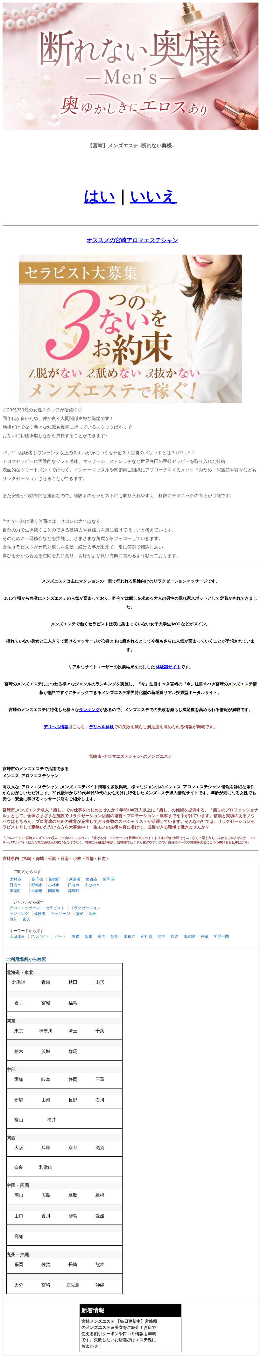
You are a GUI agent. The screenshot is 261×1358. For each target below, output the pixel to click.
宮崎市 (15, 879)
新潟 (18, 1100)
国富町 (54, 891)
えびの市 (92, 885)
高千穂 (37, 879)
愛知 (18, 1079)
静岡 (72, 1079)
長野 (72, 1100)
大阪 (18, 1147)
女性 (161, 936)
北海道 (18, 982)
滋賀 (99, 1147)
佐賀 (45, 1264)
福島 (72, 1003)
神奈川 (46, 1030)
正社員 (146, 936)
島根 (99, 1195)
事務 (75, 936)
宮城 (45, 1003)
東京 (18, 1030)
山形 (99, 982)
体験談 (40, 913)
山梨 (45, 1100)
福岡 (18, 1264)
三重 (99, 1079)
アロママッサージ (25, 908)
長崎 (72, 1264)
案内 (101, 936)
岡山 (18, 1195)
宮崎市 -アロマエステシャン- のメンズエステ (130, 756)
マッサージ (60, 913)
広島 (45, 1195)
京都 (72, 1147)
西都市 (91, 879)
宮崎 (45, 1285)
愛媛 (99, 1216)
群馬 (72, 1051)
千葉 (99, 1030)
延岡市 (108, 879)
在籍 (204, 936)
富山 (18, 1119)
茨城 (45, 1051)
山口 (18, 1216)
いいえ (153, 196)
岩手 (18, 1003)
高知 (18, 1236)
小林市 (54, 885)
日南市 (15, 885)
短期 (114, 936)
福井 (51, 1119)
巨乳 (13, 919)
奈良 (18, 1167)
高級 (92, 913)
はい (99, 196)
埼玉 (72, 1030)
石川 (99, 1100)
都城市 (37, 885)
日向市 (73, 885)
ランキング (19, 913)
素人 (26, 919)
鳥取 (72, 1195)
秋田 (72, 982)
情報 (88, 936)
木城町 (37, 891)
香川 (45, 1216)
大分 (18, 1285)
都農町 (73, 891)
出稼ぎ (129, 936)
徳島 (72, 1216)
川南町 (15, 891)
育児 (174, 936)
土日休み (17, 936)
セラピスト (55, 908)
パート (60, 936)
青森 (45, 982)
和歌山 (46, 1167)
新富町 (75, 879)
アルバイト (39, 936)
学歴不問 (221, 936)
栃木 (18, 1051)
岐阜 (45, 1079)
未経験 (189, 936)
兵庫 (45, 1147)
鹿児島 (73, 1285)
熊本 (99, 1264)
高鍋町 (54, 879)
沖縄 (99, 1285)
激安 (79, 913)
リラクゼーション (85, 908)
